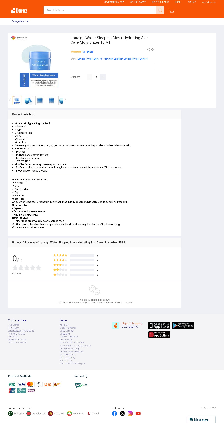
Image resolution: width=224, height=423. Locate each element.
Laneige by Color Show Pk (90, 59)
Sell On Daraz (138, 2)
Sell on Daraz (66, 360)
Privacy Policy (66, 340)
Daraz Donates (66, 331)
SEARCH (160, 10)
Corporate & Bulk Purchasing (21, 331)
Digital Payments (68, 328)
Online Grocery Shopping (71, 351)
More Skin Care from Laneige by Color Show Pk (126, 59)
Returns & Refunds (16, 334)
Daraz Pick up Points (17, 343)
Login (178, 2)
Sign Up (192, 2)
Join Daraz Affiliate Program (72, 363)
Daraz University (67, 357)
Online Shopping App (69, 348)
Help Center (13, 325)
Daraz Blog (65, 334)
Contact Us (13, 337)
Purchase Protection (17, 340)
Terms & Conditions (69, 337)
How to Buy (13, 328)
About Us (64, 325)
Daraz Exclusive (67, 354)
